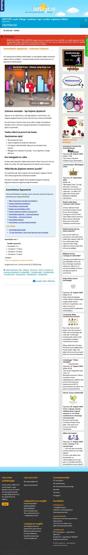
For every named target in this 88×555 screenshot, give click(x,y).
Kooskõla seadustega (31, 536)
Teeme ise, (34, 270)
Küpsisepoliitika (29, 508)
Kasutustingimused (30, 511)
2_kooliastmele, (48, 272)
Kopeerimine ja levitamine (32, 529)
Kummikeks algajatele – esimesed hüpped (24, 214)
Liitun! (5, 504)
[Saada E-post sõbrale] (44, 281)
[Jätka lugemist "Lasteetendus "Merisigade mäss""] (73, 172)
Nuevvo (26, 553)
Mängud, (26, 270)
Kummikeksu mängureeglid (18, 206)
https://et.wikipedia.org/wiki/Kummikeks (19, 260)
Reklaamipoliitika (29, 506)
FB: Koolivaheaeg (59, 483)
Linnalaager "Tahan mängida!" (70, 361)
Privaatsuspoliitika (30, 503)
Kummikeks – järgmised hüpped (20, 217)
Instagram (56, 495)
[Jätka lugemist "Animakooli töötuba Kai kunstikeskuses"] (73, 151)
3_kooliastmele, (9, 274)
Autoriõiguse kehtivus (31, 526)
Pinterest (56, 492)
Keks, (20, 270)
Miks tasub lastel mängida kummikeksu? (23, 201)
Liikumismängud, (12, 270)
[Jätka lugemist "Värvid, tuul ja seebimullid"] (73, 399)
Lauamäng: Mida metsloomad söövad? (71, 316)
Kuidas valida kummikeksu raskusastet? (23, 212)
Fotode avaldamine (30, 533)
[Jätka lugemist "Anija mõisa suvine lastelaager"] (73, 286)
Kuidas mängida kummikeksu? (19, 204)
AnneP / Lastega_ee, (46, 270)
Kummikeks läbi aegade (17, 230)
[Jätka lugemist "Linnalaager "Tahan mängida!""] (73, 364)
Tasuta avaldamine (30, 538)
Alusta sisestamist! (31, 485)
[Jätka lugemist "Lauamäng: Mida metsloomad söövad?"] (73, 321)
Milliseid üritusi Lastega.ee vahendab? (72, 255)
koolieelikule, (25, 272)
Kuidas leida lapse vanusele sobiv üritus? (71, 203)
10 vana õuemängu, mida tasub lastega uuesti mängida (28, 232)
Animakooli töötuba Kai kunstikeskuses (72, 147)
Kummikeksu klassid (16, 220)
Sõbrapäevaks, (32, 274)
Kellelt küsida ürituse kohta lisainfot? (71, 230)
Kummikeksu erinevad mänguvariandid (22, 222)
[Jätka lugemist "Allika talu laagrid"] (73, 437)
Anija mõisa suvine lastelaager (70, 279)
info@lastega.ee (60, 507)
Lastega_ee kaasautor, (12, 272)
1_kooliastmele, (36, 272)
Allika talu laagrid (70, 433)
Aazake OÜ (12, 553)
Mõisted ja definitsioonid (32, 531)
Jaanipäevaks (42, 274)
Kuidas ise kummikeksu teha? (19, 209)
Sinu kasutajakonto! (31, 482)
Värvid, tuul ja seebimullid (73, 393)
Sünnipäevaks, (21, 274)
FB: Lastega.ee (58, 480)
